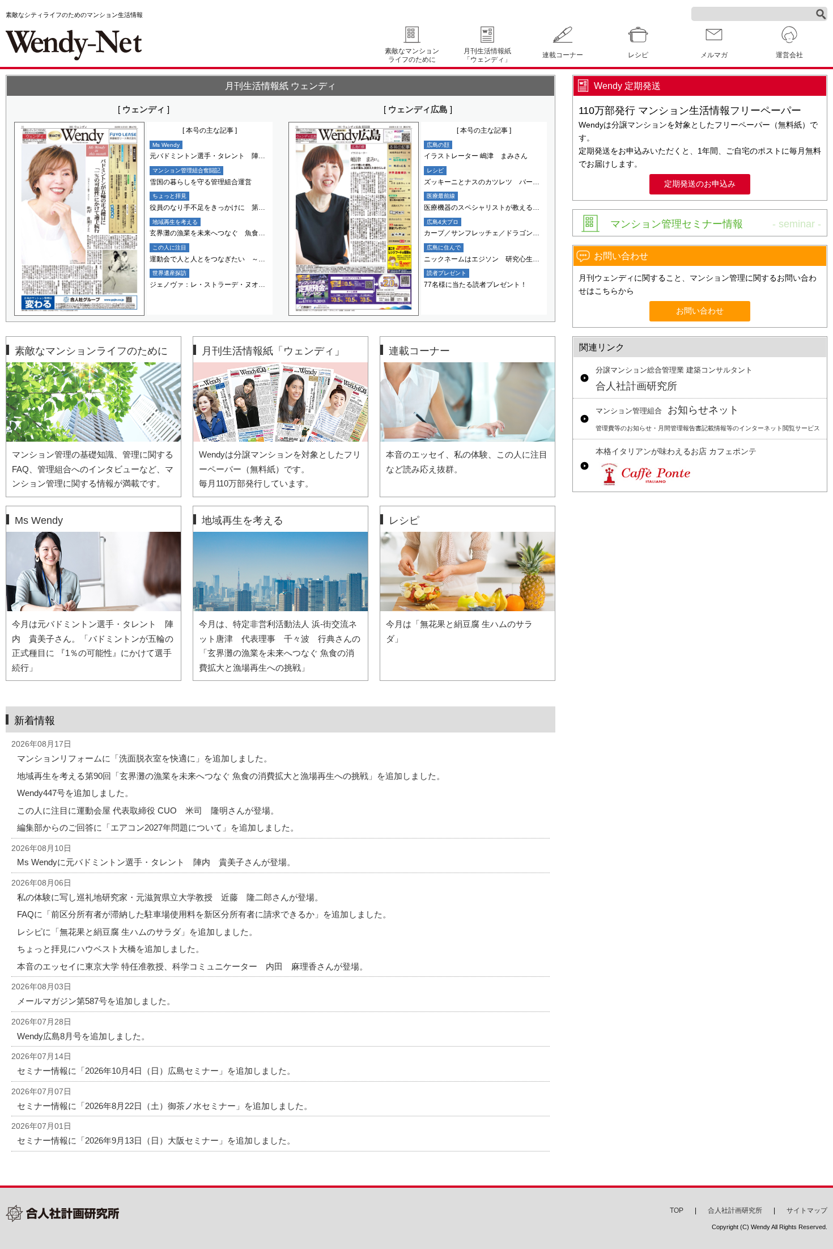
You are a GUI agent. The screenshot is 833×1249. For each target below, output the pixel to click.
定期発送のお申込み (700, 184)
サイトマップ (807, 1210)
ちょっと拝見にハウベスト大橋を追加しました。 (110, 949)
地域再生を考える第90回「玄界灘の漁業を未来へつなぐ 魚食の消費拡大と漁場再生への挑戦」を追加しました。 (231, 776)
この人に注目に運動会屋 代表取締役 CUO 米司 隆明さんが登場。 (148, 810)
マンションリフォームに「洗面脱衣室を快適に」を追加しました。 (144, 758)
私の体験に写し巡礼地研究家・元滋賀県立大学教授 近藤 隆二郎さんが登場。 (170, 897)
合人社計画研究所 (674, 379)
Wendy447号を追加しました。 (75, 793)
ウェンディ (143, 109)
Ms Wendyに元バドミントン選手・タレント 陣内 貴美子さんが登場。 (156, 862)
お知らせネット (708, 418)
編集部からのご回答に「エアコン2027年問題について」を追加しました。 (158, 827)
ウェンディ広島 (418, 109)
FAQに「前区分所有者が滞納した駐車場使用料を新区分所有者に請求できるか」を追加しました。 (204, 914)
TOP (676, 1210)
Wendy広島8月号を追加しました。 (83, 1036)
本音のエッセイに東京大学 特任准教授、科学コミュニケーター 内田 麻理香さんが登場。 (192, 966)
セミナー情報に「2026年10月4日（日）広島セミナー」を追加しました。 (156, 1071)
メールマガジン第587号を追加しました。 (96, 1001)
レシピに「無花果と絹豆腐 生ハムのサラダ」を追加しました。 (137, 932)
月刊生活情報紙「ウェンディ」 (487, 55)
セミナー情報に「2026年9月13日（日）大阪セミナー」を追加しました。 (156, 1140)
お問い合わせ (700, 311)
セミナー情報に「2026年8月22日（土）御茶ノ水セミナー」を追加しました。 (164, 1106)
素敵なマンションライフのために (412, 55)
